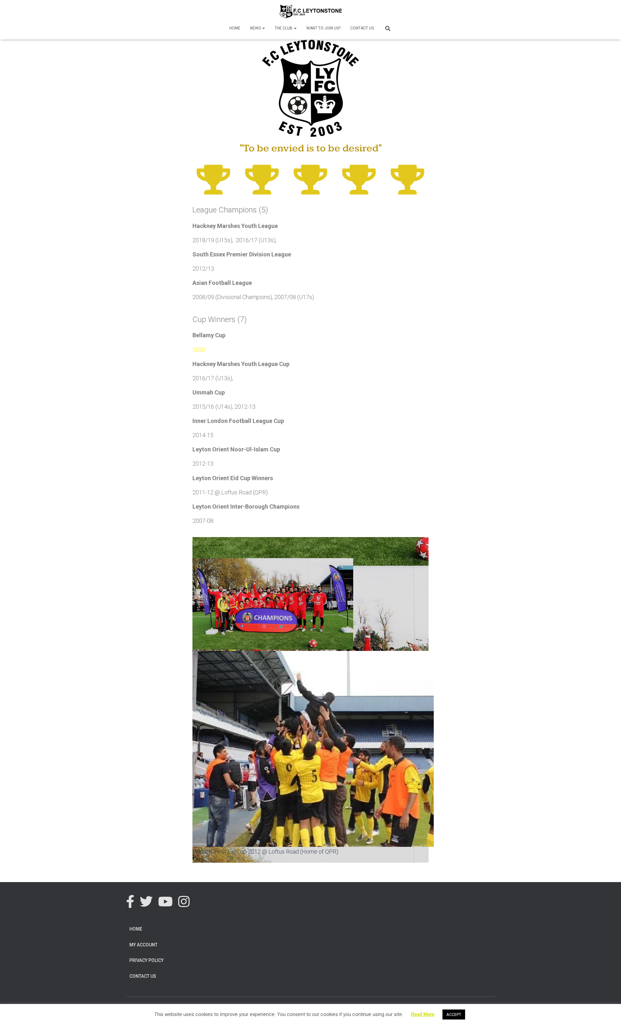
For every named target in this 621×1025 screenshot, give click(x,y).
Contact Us (362, 28)
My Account (143, 944)
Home (234, 28)
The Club (284, 28)
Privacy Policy (146, 960)
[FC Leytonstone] (310, 11)
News (256, 28)
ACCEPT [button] (453, 1014)
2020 (198, 349)
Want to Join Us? (323, 28)
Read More (422, 1014)
